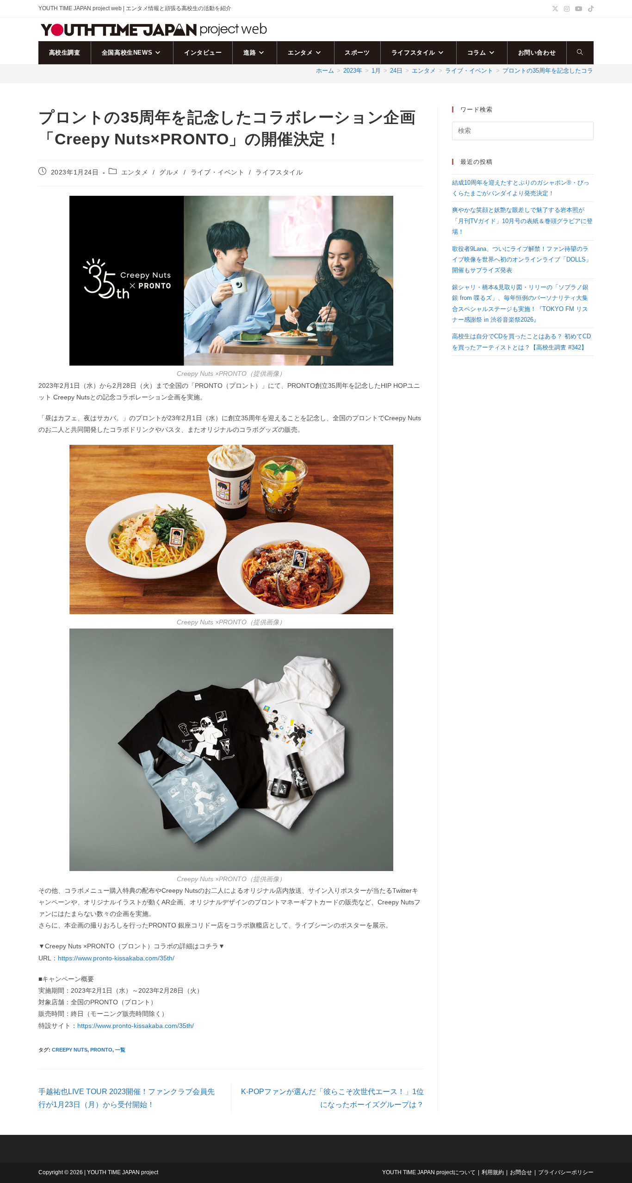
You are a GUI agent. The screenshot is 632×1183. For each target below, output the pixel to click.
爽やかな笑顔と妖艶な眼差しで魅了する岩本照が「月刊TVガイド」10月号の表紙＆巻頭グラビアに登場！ (522, 220)
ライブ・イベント (218, 172)
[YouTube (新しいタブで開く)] (578, 8)
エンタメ (134, 172)
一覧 (120, 1049)
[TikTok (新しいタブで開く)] (589, 8)
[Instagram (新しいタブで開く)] (566, 8)
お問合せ (521, 1172)
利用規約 (493, 1172)
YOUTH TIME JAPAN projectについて (429, 1172)
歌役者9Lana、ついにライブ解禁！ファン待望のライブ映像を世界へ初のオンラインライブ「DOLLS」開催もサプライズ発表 (522, 259)
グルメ (169, 172)
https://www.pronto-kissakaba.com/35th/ (116, 958)
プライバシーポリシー (566, 1172)
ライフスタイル (279, 172)
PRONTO (101, 1049)
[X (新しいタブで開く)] (555, 8)
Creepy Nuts (69, 1049)
